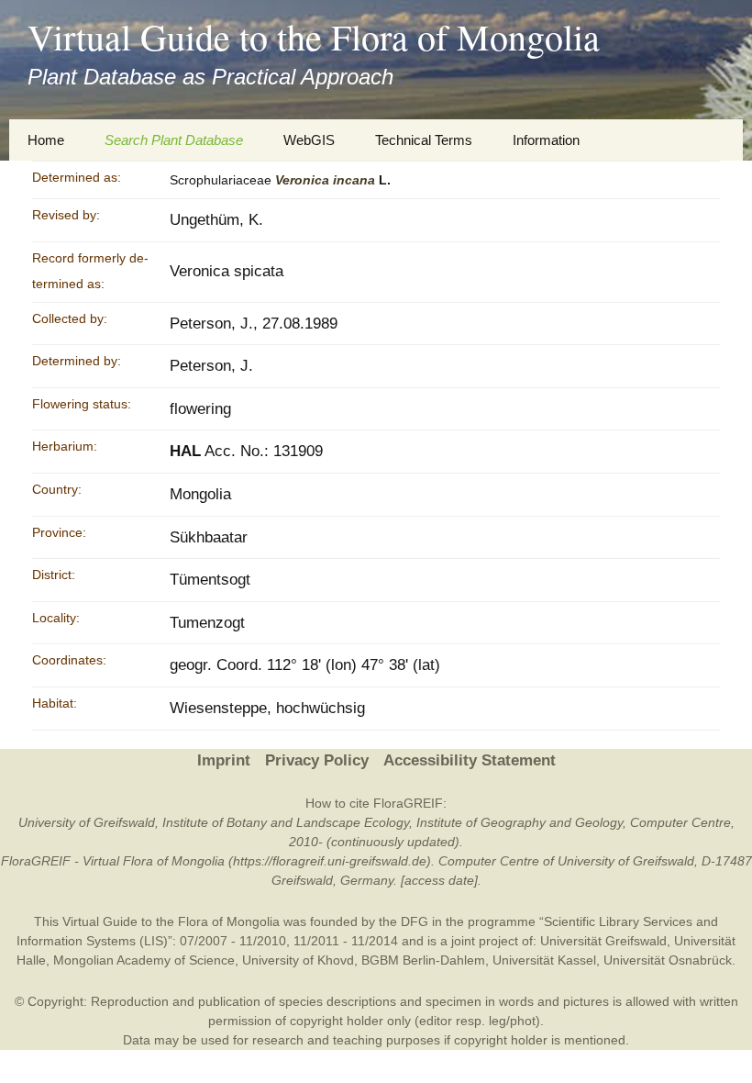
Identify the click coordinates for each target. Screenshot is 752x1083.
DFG (414, 921)
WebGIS (309, 140)
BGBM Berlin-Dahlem (423, 960)
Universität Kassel (544, 960)
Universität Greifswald (603, 940)
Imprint (223, 760)
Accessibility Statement (469, 760)
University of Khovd (298, 960)
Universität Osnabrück (667, 960)
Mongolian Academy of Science (144, 960)
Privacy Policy (317, 760)
